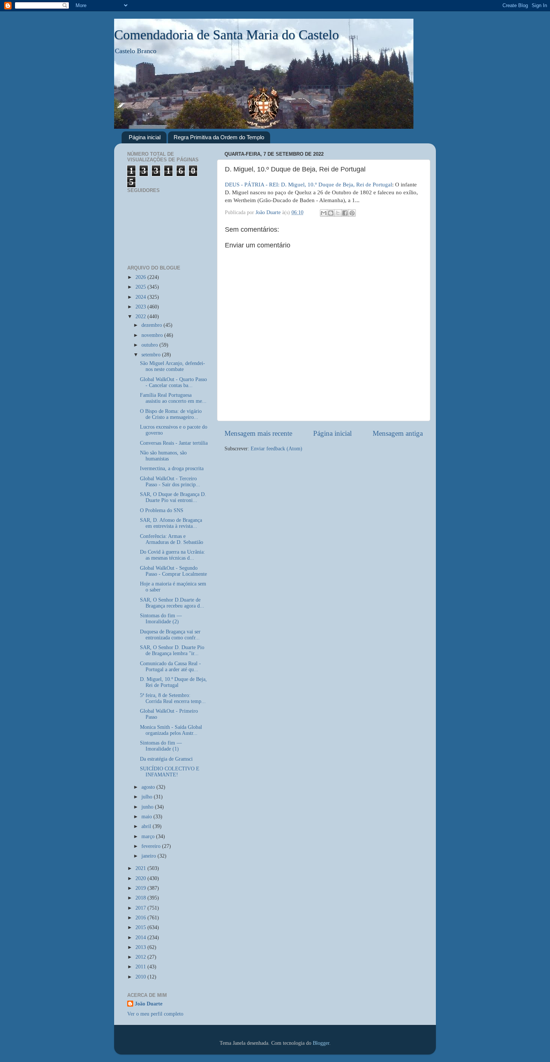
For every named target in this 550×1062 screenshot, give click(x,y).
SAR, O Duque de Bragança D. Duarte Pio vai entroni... (173, 497)
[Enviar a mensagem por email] (323, 213)
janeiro (149, 856)
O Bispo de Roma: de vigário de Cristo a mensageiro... (171, 414)
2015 (141, 927)
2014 (141, 937)
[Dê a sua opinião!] (330, 213)
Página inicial (145, 137)
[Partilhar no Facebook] (345, 213)
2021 (141, 868)
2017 (141, 908)
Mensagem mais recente (258, 433)
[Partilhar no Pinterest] (352, 213)
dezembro (152, 325)
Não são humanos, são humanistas (163, 456)
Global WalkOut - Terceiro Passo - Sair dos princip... (170, 481)
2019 (141, 888)
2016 (141, 917)
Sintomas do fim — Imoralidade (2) (161, 618)
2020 (141, 878)
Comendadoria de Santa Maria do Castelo (226, 34)
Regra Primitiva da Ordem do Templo (219, 137)
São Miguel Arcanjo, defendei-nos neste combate (172, 366)
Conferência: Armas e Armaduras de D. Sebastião (171, 539)
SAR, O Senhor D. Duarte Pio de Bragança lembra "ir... (172, 650)
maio (147, 816)
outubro (150, 345)
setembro (151, 354)
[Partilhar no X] (338, 213)
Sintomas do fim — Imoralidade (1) (161, 746)
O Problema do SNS (161, 510)
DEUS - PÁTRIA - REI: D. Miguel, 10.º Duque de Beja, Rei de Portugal (308, 185)
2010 (141, 977)
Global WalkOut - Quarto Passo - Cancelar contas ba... (173, 382)
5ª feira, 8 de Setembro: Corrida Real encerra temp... (173, 698)
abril (147, 826)
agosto (148, 787)
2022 (141, 316)
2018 (141, 898)
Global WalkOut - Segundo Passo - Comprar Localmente (173, 571)
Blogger (321, 1043)
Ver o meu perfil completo (155, 1014)
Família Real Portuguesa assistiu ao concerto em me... (173, 398)
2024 (141, 297)
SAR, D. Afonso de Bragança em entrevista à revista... (171, 523)
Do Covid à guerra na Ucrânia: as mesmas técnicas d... (172, 555)
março (148, 836)
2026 (141, 277)
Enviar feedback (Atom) (276, 448)
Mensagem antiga (398, 433)
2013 (141, 947)
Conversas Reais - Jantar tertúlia (174, 443)
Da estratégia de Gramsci (166, 759)
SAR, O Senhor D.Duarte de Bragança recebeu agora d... (172, 603)
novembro (152, 335)
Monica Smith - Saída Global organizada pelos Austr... (171, 730)
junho (148, 807)
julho (147, 797)
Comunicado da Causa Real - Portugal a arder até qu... (170, 666)
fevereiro (151, 846)
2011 (141, 967)
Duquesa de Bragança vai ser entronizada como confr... (170, 634)
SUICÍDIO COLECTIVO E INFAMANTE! (169, 772)
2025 (141, 287)
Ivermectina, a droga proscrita (172, 468)
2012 (141, 957)
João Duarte (148, 1004)
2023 (141, 307)
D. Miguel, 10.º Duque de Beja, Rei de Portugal (173, 682)
